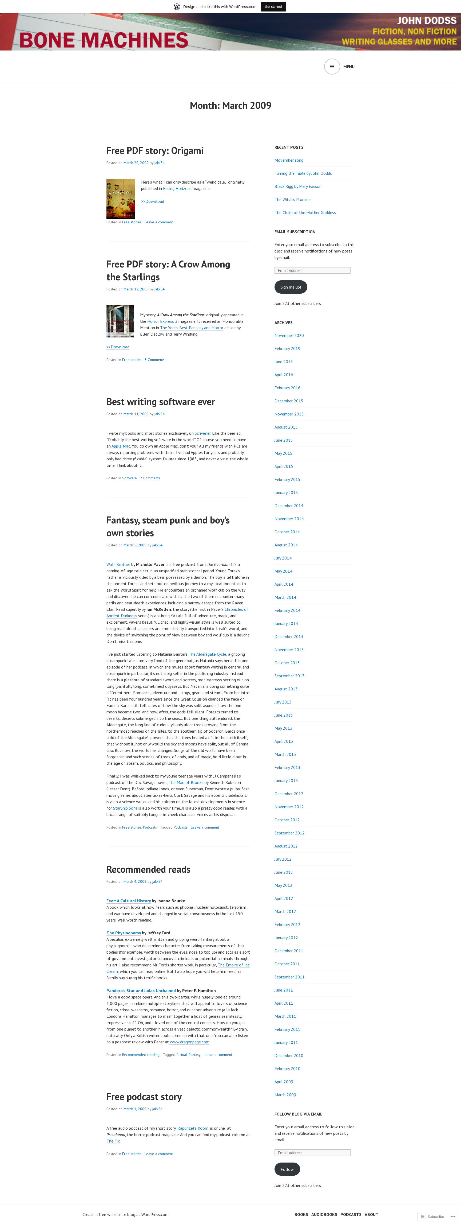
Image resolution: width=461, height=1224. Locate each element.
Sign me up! (291, 287)
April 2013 (284, 741)
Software (129, 478)
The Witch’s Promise (293, 199)
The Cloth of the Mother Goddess (305, 212)
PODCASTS (350, 1214)
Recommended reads (148, 869)
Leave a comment (159, 222)
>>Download (152, 201)
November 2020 (289, 335)
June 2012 (284, 872)
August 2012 (286, 846)
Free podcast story (144, 1096)
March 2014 (285, 597)
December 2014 (289, 505)
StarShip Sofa (125, 808)
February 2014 (287, 610)
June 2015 (284, 440)
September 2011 (290, 977)
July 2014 (283, 558)
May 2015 (283, 453)
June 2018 (284, 361)
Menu (349, 66)
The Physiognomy (123, 932)
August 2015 (286, 427)
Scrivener (202, 433)
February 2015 (287, 479)
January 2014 (286, 623)
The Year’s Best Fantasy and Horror (191, 327)
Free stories (131, 222)
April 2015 (284, 466)
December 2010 (289, 1055)
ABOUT (372, 1214)
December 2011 (289, 950)
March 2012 (285, 911)
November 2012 (289, 806)
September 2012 (290, 833)
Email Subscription (295, 231)
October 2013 (287, 662)
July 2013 (283, 702)
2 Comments (150, 478)
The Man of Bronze (187, 782)
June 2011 (284, 990)
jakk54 (159, 162)
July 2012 (283, 859)
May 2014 (283, 571)
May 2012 (283, 885)
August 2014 (286, 544)
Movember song (289, 160)
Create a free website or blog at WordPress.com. (125, 1214)
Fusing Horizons (177, 188)
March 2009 (285, 1094)
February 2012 (287, 924)
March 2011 (285, 1016)
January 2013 (286, 780)
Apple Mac (121, 446)
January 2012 (286, 937)
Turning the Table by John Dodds (303, 173)
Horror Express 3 (162, 321)
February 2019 (287, 348)
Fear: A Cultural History (128, 900)
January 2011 (286, 1042)
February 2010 (287, 1068)
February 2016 (287, 387)
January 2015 (286, 492)
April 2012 (284, 898)
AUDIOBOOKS (324, 1214)
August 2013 (286, 688)
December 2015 (289, 400)
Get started (273, 7)
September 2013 (290, 675)
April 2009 (284, 1081)
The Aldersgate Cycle (207, 654)
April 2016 (284, 374)
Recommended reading (141, 1054)
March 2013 (285, 754)
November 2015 (289, 414)
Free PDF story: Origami (155, 150)
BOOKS (301, 1214)
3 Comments (155, 359)
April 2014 (284, 584)
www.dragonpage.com (189, 1041)
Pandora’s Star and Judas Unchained (141, 990)
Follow (287, 1169)
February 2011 (287, 1029)
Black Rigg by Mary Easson (298, 186)
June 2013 (284, 715)
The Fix (113, 1141)
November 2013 (289, 649)
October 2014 (287, 531)
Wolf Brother (118, 564)
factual (181, 1054)
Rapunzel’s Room (192, 1128)
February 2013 (287, 767)
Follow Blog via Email (299, 1114)
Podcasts (150, 827)
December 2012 (289, 793)
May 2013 (283, 728)
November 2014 (289, 518)
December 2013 (289, 636)
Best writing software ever (160, 401)
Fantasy (195, 1054)
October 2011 (287, 963)
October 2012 (287, 819)
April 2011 (284, 1003)
